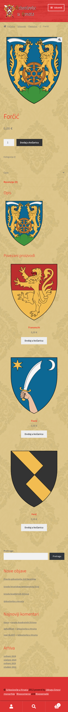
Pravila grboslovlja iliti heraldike (20, 579)
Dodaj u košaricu (29, 142)
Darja (6, 622)
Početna (11, 26)
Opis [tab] (6, 172)
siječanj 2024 (10, 659)
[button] (59, 39)
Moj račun (11, 706)
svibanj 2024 (10, 656)
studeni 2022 (10, 667)
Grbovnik (21, 26)
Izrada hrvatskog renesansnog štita (21, 586)
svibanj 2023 (10, 663)
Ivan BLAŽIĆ (9, 634)
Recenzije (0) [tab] (11, 182)
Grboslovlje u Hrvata (14, 601)
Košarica (52, 704)
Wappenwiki (42, 693)
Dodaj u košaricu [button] (34, 340)
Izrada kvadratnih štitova (16, 593)
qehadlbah (9, 628)
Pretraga (8, 550)
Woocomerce (23, 693)
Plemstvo (32, 26)
